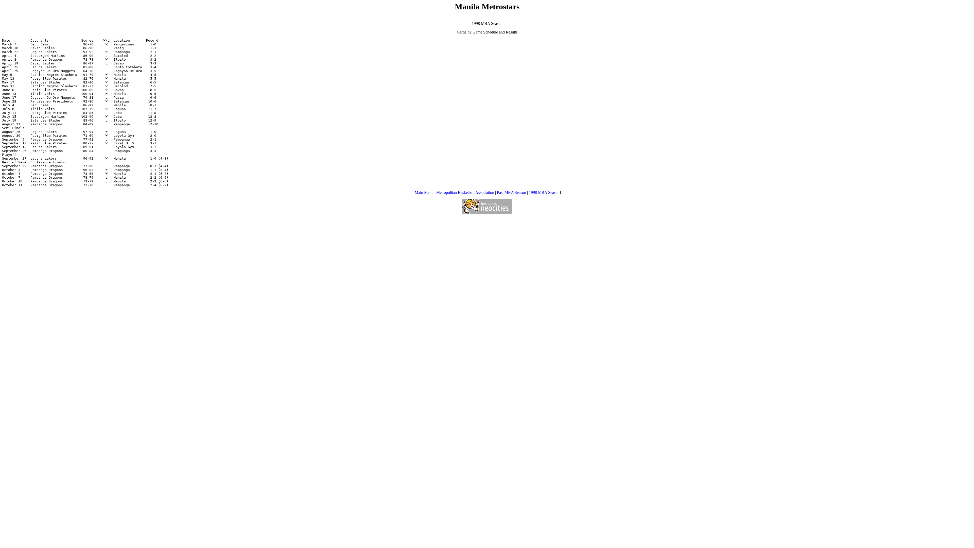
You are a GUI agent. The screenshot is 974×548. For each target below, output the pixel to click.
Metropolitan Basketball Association (465, 192)
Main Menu (424, 192)
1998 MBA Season (544, 192)
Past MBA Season (511, 192)
